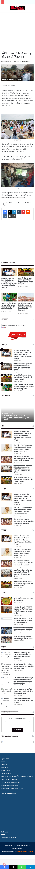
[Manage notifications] (4, 864)
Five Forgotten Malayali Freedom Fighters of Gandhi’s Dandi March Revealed (24, 459)
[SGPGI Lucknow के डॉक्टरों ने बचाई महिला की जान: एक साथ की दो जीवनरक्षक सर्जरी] (6, 621)
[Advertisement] (17, 31)
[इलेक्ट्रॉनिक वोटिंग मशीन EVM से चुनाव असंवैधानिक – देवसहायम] (6, 630)
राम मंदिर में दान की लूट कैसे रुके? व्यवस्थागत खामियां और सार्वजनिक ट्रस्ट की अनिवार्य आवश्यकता (25, 307)
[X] (10, 212)
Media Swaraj (7, 62)
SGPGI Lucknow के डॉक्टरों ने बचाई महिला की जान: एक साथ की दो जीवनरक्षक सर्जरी (23, 621)
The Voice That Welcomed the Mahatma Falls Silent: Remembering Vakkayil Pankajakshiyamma (23, 448)
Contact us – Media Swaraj (10, 785)
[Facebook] (5, 212)
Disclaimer (4, 767)
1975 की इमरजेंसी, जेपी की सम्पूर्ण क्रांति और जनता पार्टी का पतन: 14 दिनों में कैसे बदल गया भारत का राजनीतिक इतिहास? (23, 681)
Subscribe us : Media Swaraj (10, 782)
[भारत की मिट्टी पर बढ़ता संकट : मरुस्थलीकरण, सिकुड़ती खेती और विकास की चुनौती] (26, 272)
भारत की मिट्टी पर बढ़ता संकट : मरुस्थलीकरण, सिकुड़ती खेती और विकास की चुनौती (25, 281)
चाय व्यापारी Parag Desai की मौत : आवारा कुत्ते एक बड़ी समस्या (23, 638)
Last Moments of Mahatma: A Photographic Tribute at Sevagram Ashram (15, 417)
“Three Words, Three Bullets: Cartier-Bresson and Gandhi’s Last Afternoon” (24, 666)
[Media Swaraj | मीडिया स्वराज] (17, 8)
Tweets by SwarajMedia (9, 837)
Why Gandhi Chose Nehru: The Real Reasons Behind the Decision (23, 701)
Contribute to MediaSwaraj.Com (12, 788)
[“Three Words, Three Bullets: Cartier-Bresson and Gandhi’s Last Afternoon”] (6, 669)
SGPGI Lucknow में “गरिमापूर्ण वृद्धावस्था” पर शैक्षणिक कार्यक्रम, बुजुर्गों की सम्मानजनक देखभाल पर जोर (23, 610)
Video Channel (6, 773)
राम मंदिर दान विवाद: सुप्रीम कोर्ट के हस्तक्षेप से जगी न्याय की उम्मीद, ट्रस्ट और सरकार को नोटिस (23, 367)
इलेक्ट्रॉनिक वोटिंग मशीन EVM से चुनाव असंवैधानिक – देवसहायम (23, 629)
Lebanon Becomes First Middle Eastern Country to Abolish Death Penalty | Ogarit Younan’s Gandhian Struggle (9, 282)
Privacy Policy (5, 770)
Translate (8, 328)
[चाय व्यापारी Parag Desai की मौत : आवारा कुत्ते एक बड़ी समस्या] (6, 639)
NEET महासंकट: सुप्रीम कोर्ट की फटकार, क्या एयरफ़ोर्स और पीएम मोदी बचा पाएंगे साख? (23, 691)
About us (4, 764)
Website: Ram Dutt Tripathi (10, 779)
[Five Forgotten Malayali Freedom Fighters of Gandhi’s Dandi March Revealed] (6, 459)
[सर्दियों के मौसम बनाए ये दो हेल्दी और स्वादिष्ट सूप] (6, 601)
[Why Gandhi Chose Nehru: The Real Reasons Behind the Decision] (6, 703)
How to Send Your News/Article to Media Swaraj (17, 776)
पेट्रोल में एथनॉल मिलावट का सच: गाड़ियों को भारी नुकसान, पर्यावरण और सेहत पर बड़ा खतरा (8, 306)
